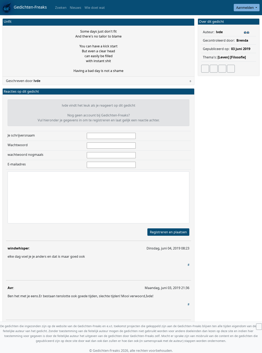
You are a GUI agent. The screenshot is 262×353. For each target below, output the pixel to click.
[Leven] (223, 57)
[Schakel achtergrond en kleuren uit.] (189, 22)
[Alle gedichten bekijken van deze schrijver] (222, 69)
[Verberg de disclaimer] (259, 326)
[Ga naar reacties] (205, 69)
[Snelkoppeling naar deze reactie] (188, 264)
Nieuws (75, 7)
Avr (10, 288)
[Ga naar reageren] (214, 69)
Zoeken (60, 7)
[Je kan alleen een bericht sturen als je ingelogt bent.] (231, 68)
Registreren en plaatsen (168, 232)
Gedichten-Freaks (29, 7)
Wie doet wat (95, 7)
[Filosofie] (238, 57)
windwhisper (18, 248)
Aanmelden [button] (245, 7)
